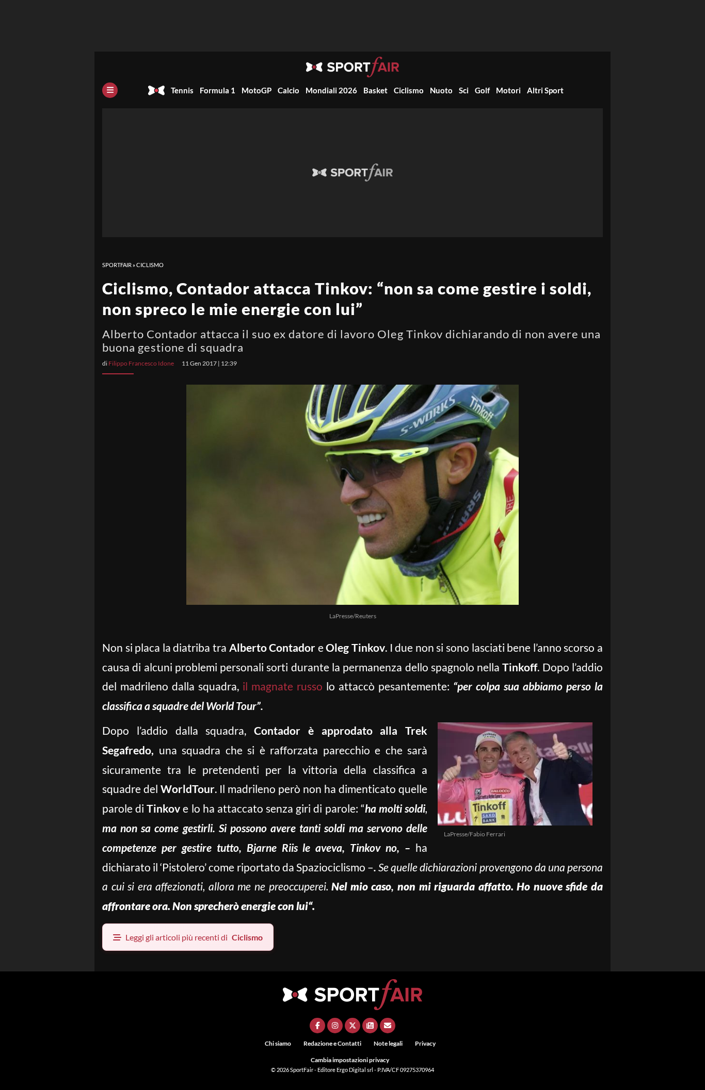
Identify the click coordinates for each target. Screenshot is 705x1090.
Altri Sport (545, 90)
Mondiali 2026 (331, 90)
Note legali (388, 1043)
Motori (508, 90)
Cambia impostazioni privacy (350, 1060)
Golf (482, 90)
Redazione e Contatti (332, 1043)
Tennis (182, 90)
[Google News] (370, 1025)
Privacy (425, 1043)
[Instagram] (335, 1025)
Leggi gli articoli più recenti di (194, 937)
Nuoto (441, 90)
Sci (464, 90)
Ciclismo (409, 90)
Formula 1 (217, 90)
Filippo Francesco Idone (141, 363)
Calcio (288, 90)
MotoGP (256, 90)
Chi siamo (278, 1043)
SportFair (117, 264)
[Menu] (110, 90)
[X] (352, 1025)
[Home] (156, 90)
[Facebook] (317, 1025)
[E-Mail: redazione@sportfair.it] (387, 1025)
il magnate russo (281, 686)
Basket (375, 90)
